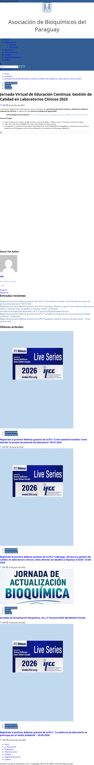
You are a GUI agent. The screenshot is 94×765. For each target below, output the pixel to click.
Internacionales (11, 434)
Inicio (7, 39)
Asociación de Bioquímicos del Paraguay (47, 25)
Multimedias (7, 69)
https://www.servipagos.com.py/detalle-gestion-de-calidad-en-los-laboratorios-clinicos (58, 115)
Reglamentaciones (13, 57)
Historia (12, 44)
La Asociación (10, 42)
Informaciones (11, 52)
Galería (8, 60)
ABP (4, 105)
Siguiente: (4, 292)
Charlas (8, 85)
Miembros (13, 47)
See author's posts (8, 281)
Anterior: (4, 290)
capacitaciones (11, 83)
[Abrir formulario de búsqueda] (1, 64)
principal (8, 88)
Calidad (8, 55)
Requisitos (9, 49)
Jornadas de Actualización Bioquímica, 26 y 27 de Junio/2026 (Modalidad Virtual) (34, 311)
